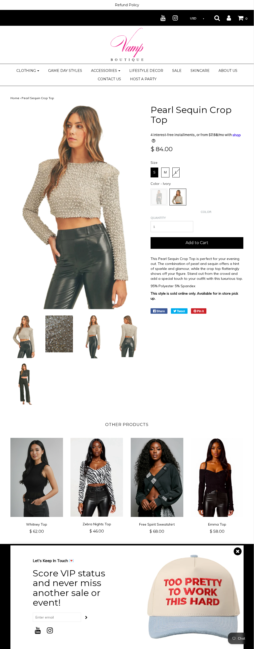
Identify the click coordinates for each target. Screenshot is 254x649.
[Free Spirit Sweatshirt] (157, 477)
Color (206, 212)
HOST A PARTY (143, 79)
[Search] (214, 18)
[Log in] (226, 18)
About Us (228, 70)
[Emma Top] (217, 477)
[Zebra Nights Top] (96, 477)
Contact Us (109, 79)
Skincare (200, 70)
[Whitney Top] (36, 477)
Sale (177, 70)
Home (14, 98)
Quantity (158, 218)
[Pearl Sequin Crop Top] (24, 336)
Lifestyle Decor (146, 70)
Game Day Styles (65, 70)
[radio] (154, 172)
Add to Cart (197, 242)
